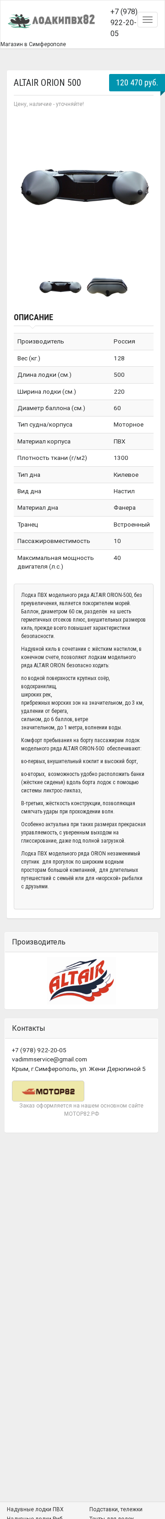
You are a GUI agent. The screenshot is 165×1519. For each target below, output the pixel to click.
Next (141, 185)
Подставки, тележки (116, 1509)
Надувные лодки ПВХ (35, 1509)
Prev (25, 185)
